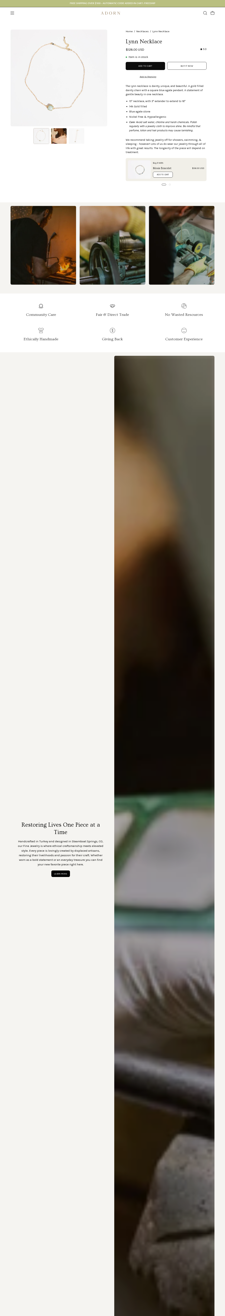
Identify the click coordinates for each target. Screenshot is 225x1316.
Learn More (60, 873)
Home (129, 31)
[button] (205, 13)
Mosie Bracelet (162, 168)
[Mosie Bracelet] (139, 169)
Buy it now (187, 66)
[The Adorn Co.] (112, 13)
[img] (203, 49)
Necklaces (142, 31)
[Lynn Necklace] (41, 136)
